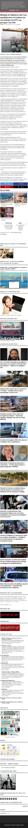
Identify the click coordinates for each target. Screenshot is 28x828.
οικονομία (18, 24)
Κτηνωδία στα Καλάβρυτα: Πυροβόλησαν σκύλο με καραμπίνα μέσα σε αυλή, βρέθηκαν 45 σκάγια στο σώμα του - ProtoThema (13, 674)
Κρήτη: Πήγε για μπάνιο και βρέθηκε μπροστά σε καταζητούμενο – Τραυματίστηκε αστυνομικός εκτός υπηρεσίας (13, 585)
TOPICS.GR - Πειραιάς (6, 645)
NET (3, 24)
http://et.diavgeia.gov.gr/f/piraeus (8, 767)
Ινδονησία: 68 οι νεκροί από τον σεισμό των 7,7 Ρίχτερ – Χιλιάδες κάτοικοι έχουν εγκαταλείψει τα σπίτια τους (13, 390)
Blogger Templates (20, 825)
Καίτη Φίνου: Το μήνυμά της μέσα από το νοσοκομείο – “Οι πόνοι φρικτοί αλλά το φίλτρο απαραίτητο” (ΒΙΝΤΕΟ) (12, 464)
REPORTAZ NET (5, 663)
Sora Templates (12, 825)
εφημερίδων (13, 737)
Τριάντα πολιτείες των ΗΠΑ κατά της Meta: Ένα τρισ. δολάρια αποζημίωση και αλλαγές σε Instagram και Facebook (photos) (13, 561)
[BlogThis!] (2, 234)
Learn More (12, 10)
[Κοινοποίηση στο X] (3, 234)
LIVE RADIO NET (5, 655)
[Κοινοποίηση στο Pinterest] (5, 234)
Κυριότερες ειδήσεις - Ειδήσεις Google (10, 671)
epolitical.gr (4, 689)
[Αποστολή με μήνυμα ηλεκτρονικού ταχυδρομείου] (0, 234)
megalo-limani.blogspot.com (8, 680)
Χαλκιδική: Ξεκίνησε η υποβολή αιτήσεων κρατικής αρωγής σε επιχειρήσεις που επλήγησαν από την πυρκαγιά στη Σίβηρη (12, 489)
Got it (17, 10)
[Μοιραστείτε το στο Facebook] (4, 234)
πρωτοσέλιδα (8, 737)
